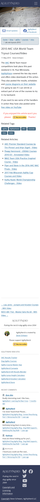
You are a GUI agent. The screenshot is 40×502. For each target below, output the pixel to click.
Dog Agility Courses (9, 361)
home (5, 39)
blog (11, 39)
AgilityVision (6, 73)
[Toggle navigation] (36, 3)
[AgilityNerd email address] (24, 486)
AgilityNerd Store (8, 382)
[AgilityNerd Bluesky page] (24, 472)
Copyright (5, 498)
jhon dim (9, 395)
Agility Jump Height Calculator (13, 375)
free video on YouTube (11, 107)
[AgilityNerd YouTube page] (24, 481)
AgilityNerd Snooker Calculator (13, 379)
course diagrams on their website (20, 84)
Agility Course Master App (11, 365)
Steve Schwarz (21, 335)
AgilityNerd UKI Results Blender (13, 372)
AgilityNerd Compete (9, 368)
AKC (7, 62)
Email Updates (12, 31)
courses (25, 39)
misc (32, 39)
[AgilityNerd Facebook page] (31, 472)
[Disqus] (20, 212)
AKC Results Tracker (9, 357)
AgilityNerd (10, 3)
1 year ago (25, 417)
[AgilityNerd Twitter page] (24, 476)
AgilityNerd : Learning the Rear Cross (15, 401)
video (11, 133)
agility (17, 39)
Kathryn (9, 435)
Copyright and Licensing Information (8, 490)
